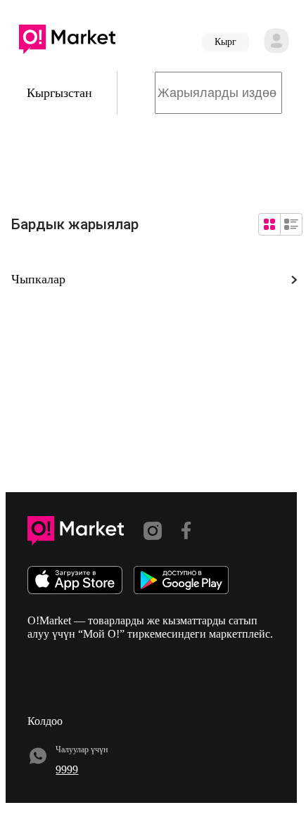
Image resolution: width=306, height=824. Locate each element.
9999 (67, 769)
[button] (67, 42)
